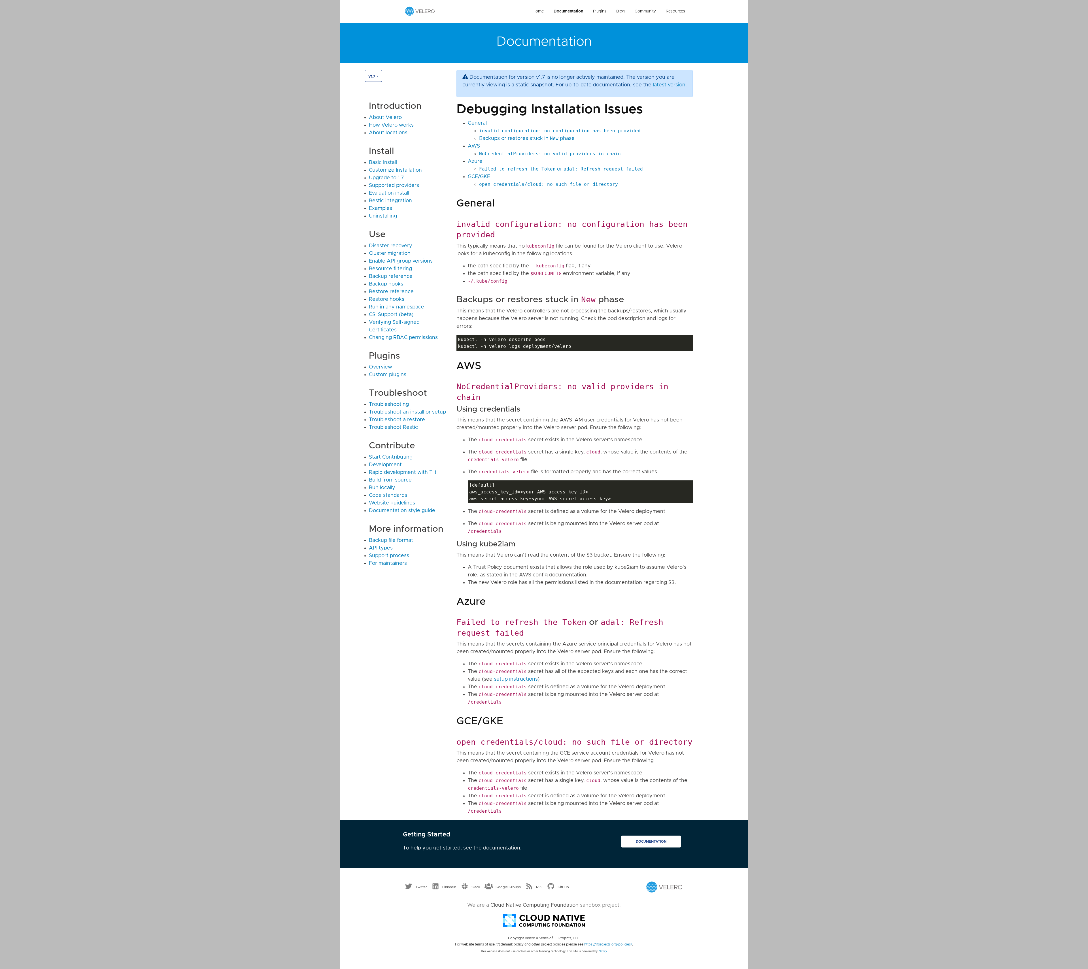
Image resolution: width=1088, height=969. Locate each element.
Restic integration (390, 200)
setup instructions (516, 679)
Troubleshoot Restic (393, 427)
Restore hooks (386, 299)
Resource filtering (390, 268)
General (477, 123)
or (561, 169)
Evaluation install (389, 193)
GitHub (563, 887)
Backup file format (391, 540)
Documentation (568, 11)
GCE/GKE (479, 176)
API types (381, 548)
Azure (475, 161)
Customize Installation (395, 170)
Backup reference (391, 276)
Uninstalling (383, 216)
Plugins (599, 11)
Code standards (388, 495)
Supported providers (394, 185)
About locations (388, 132)
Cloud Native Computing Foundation (534, 905)
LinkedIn (449, 887)
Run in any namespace (396, 307)
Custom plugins (387, 374)
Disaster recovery (390, 245)
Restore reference (391, 291)
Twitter (421, 887)
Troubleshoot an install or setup (407, 412)
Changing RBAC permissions (403, 337)
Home (538, 11)
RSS (539, 887)
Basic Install (383, 162)
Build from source (390, 480)
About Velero (385, 117)
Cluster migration (390, 253)
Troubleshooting (389, 404)
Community (645, 11)
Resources (675, 11)
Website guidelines (392, 503)
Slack (475, 887)
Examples (380, 208)
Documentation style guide (402, 510)
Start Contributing (391, 457)
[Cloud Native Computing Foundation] (544, 920)
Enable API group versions (401, 261)
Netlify (603, 951)
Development (385, 464)
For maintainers (388, 563)
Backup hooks (386, 284)
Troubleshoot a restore (397, 419)
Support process (389, 555)
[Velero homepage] (420, 11)
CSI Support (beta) (391, 314)
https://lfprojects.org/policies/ (608, 944)
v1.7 (372, 76)
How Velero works (391, 125)
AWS (474, 146)
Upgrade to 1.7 (386, 177)
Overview (380, 367)
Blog (620, 11)
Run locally (382, 487)
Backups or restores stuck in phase (527, 138)
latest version (669, 85)
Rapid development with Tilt (403, 472)
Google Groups (508, 887)
